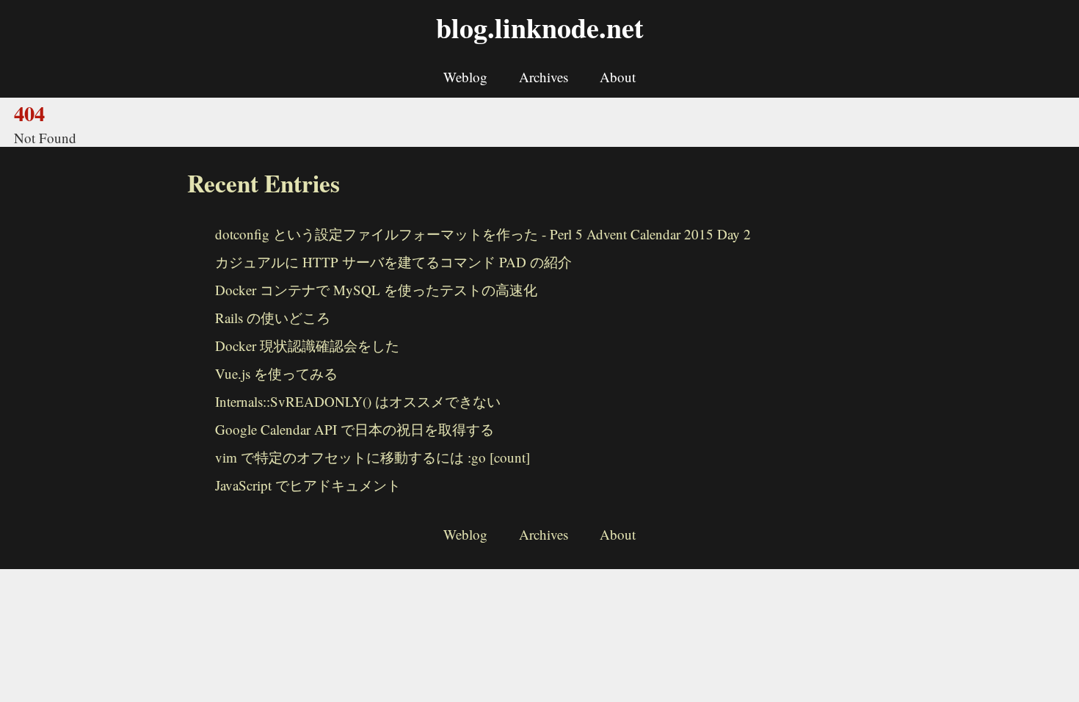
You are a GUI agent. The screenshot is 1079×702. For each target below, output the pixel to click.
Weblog (465, 77)
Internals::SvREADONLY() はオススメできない (358, 401)
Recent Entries (263, 182)
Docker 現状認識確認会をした (307, 345)
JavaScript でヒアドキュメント (308, 485)
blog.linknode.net (540, 27)
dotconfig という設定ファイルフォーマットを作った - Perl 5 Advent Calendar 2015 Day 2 (483, 234)
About (618, 77)
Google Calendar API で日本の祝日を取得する (354, 429)
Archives (543, 77)
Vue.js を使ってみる (276, 373)
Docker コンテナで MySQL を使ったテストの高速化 (376, 290)
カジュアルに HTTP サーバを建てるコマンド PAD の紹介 (393, 262)
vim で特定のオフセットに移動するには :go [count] (372, 457)
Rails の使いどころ (272, 317)
